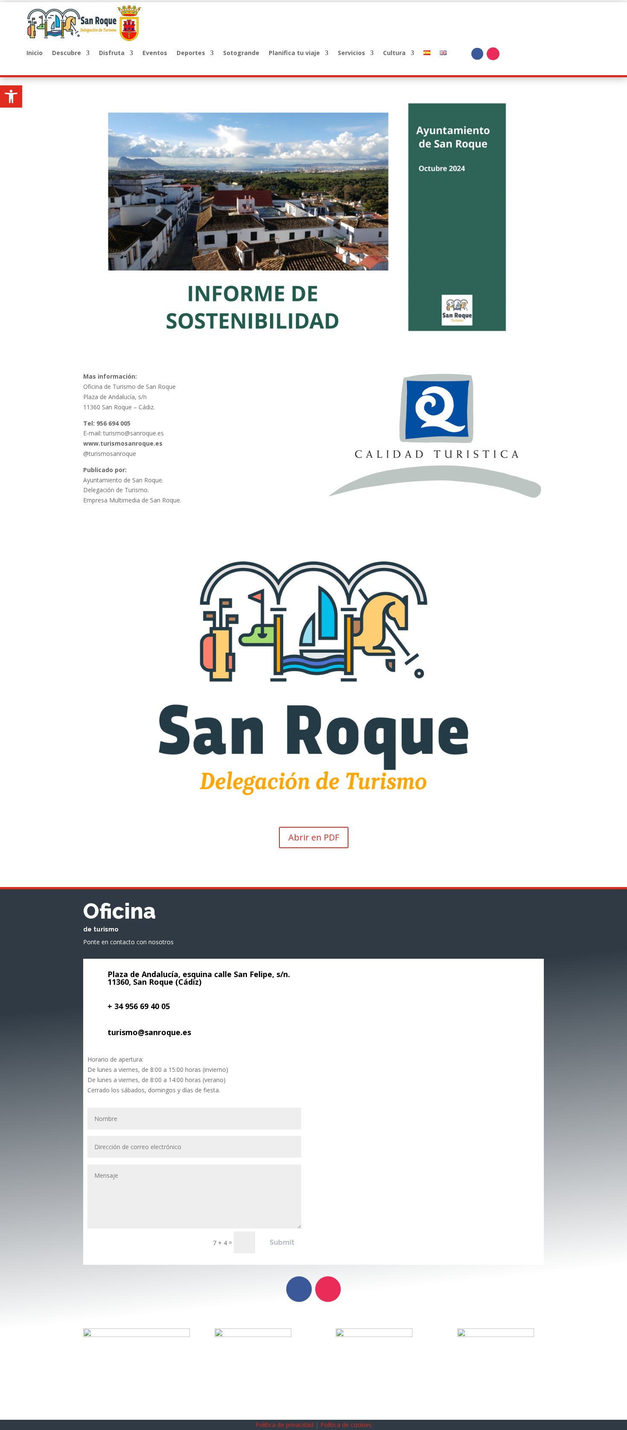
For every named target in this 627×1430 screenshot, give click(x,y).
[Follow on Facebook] (477, 54)
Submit (282, 1242)
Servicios (351, 53)
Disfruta (112, 53)
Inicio (34, 53)
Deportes (191, 53)
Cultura (394, 53)
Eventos (154, 53)
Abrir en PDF (313, 837)
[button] (11, 96)
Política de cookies (346, 1425)
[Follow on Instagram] (493, 53)
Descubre (66, 53)
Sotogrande (241, 53)
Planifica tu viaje (294, 53)
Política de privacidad (284, 1425)
